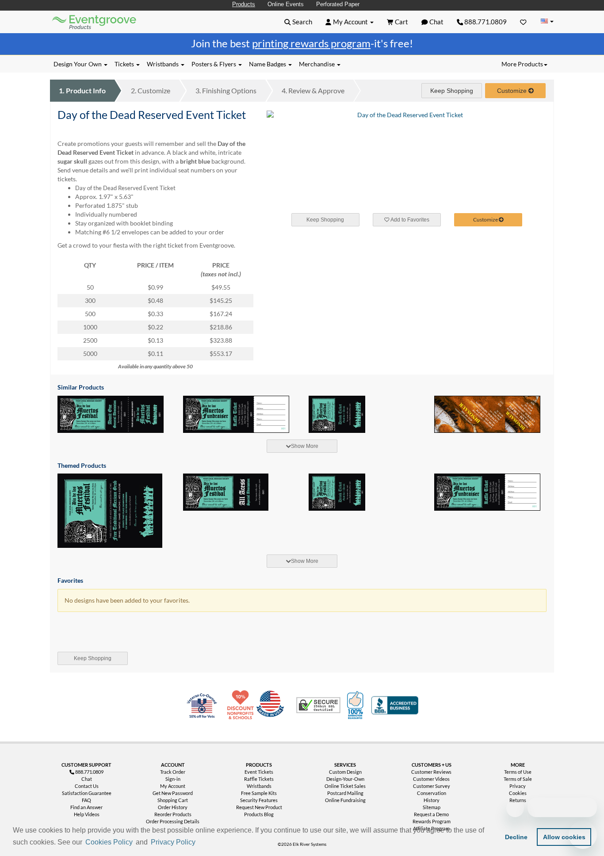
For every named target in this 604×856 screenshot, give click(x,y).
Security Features (259, 800)
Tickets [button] (125, 64)
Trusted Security (318, 705)
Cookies (518, 793)
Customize (150, 90)
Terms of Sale (518, 779)
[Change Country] (547, 21)
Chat (86, 779)
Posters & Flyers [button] (214, 64)
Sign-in (172, 779)
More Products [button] (522, 64)
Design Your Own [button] (78, 64)
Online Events (286, 4)
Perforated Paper (337, 4)
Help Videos (86, 814)
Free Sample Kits (259, 793)
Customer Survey (431, 786)
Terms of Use (517, 772)
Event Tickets (259, 772)
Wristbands (259, 786)
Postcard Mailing (345, 793)
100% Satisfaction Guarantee (356, 705)
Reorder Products (172, 814)
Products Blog (259, 814)
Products (243, 4)
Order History (172, 807)
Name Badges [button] (268, 64)
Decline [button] (516, 837)
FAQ (86, 800)
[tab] (302, 446)
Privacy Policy (173, 842)
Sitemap (431, 807)
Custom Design (345, 772)
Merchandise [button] (317, 64)
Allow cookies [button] (564, 837)
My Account (172, 786)
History (432, 800)
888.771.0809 (485, 22)
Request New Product (259, 807)
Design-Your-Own (345, 779)
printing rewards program (311, 43)
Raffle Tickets (259, 779)
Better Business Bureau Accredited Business (394, 705)
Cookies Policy (109, 842)
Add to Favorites (409, 220)
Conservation (431, 793)
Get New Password (173, 793)
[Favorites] (523, 22)
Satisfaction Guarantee (86, 793)
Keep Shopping (451, 90)
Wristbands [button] (163, 64)
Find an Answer (86, 807)
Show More (304, 446)
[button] (200, 842)
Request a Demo (431, 814)
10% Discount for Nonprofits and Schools (242, 705)
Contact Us (87, 786)
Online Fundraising (345, 800)
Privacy (517, 786)
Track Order (172, 772)
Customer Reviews (431, 772)
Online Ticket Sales (345, 786)
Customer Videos (431, 779)
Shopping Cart (172, 800)
